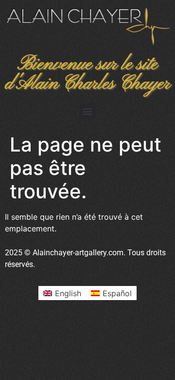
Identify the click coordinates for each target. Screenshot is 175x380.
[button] (88, 111)
